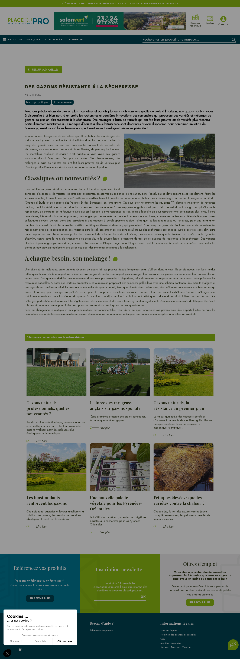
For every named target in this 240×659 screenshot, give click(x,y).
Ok (143, 597)
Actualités (53, 39)
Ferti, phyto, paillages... (38, 102)
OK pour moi (65, 641)
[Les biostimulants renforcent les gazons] (57, 467)
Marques (33, 39)
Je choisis (40, 641)
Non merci (15, 641)
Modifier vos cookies (170, 643)
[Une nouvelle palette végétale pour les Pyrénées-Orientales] (120, 467)
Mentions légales (168, 630)
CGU (163, 638)
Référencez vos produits (101, 630)
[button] (7, 653)
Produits (15, 39)
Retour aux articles (45, 69)
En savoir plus (40, 598)
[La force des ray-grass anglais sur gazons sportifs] (120, 372)
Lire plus (41, 441)
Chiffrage (75, 39)
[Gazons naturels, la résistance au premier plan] (184, 372)
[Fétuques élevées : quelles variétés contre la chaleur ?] (184, 467)
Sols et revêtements (63, 102)
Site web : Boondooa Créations (175, 647)
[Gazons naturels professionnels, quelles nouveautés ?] (57, 372)
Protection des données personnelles (178, 634)
